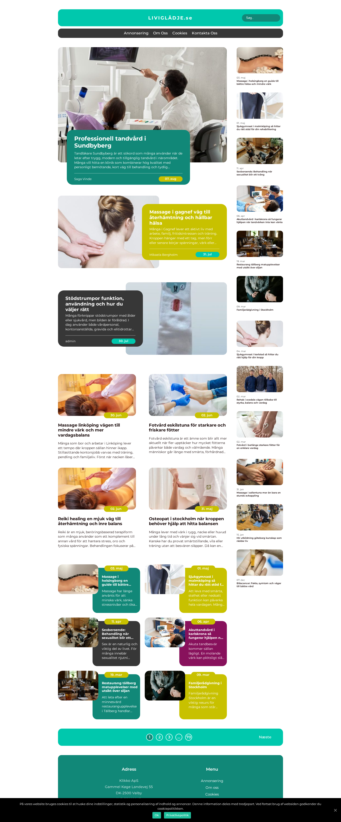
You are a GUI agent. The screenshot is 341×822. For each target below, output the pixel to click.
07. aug (170, 179)
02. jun (206, 415)
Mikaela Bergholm (163, 254)
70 (188, 737)
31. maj (206, 509)
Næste (265, 737)
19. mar (116, 675)
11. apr (116, 621)
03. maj (116, 568)
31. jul (207, 254)
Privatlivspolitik (177, 815)
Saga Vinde (83, 179)
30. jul (123, 341)
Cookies (179, 33)
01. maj (203, 568)
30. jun (116, 415)
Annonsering (136, 33)
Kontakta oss (204, 33)
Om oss (160, 33)
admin (70, 341)
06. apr (203, 621)
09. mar (203, 675)
